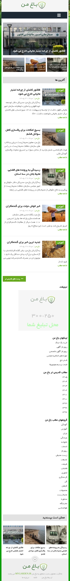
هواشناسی (62, 508)
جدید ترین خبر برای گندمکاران (23, 242)
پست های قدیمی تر (13, 279)
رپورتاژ (64, 451)
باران (65, 433)
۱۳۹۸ (64, 407)
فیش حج (63, 360)
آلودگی (64, 424)
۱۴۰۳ (64, 385)
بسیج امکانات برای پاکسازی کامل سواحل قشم (23, 132)
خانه (35, 577)
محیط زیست (62, 494)
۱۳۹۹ (64, 403)
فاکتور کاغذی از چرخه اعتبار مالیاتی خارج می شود (25, 92)
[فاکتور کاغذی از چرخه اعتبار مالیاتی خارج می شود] (13, 534)
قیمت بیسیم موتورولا (58, 364)
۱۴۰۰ (64, 399)
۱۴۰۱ (64, 394)
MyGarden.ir (23, 573)
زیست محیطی (61, 455)
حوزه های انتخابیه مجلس (57, 355)
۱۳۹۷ (64, 412)
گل (66, 481)
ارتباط (49, 577)
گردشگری (63, 477)
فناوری (64, 473)
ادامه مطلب (62, 117)
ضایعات (64, 459)
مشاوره (64, 499)
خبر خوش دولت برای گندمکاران (23, 206)
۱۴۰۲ (64, 390)
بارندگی (64, 437)
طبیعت (64, 464)
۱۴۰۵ (64, 377)
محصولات (63, 490)
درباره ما (25, 577)
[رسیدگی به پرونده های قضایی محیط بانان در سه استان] (56, 534)
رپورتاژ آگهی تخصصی (58, 351)
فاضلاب (64, 468)
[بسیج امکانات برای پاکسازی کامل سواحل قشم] (35, 534)
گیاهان (64, 486)
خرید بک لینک (61, 342)
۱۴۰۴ (64, 381)
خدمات (64, 446)
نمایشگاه (63, 503)
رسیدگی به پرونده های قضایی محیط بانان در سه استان (24, 172)
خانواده (64, 442)
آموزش (64, 429)
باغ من (37, 98)
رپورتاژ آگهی (62, 347)
